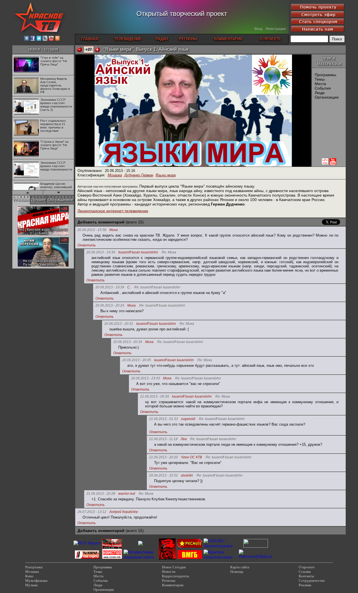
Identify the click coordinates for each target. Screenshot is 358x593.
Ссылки (305, 571)
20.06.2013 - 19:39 (109, 287)
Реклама (305, 585)
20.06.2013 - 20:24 (109, 305)
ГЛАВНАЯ (89, 39)
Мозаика (115, 175)
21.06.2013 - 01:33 (163, 419)
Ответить (86, 245)
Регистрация (276, 29)
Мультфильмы (36, 580)
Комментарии (172, 585)
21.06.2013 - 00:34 (154, 396)
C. (129, 287)
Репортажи (34, 567)
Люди (320, 92)
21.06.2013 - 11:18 (163, 439)
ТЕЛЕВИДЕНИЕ (128, 39)
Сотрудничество (312, 580)
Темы (320, 79)
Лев (184, 439)
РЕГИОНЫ (188, 39)
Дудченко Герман (138, 175)
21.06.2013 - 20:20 (163, 457)
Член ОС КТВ (191, 457)
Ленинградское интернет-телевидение (112, 211)
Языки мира (166, 175)
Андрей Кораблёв (123, 512)
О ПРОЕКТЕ (270, 39)
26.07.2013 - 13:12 (91, 512)
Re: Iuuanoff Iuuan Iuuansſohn (157, 287)
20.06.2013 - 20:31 (118, 324)
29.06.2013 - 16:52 (163, 475)
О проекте (307, 567)
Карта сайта (239, 567)
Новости (168, 571)
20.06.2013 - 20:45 (136, 360)
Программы (325, 75)
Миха (113, 230)
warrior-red (126, 494)
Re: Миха (169, 252)
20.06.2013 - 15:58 (91, 230)
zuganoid (188, 419)
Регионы (168, 580)
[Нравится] (97, 49)
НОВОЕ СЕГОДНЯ (43, 49)
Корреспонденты (175, 576)
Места (320, 83)
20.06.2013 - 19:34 (100, 252)
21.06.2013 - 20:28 (100, 494)
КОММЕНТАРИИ (228, 39)
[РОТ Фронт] (87, 543)
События (323, 88)
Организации (327, 97)
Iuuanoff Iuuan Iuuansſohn (138, 252)
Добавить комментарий (100, 222)
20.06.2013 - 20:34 (127, 342)
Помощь (236, 571)
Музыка (31, 585)
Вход (258, 29)
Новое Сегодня (174, 567)
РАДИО (162, 39)
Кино (29, 576)
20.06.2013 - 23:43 (145, 378)
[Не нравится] (79, 49)
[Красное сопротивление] (220, 557)
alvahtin (187, 475)
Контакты (306, 576)
